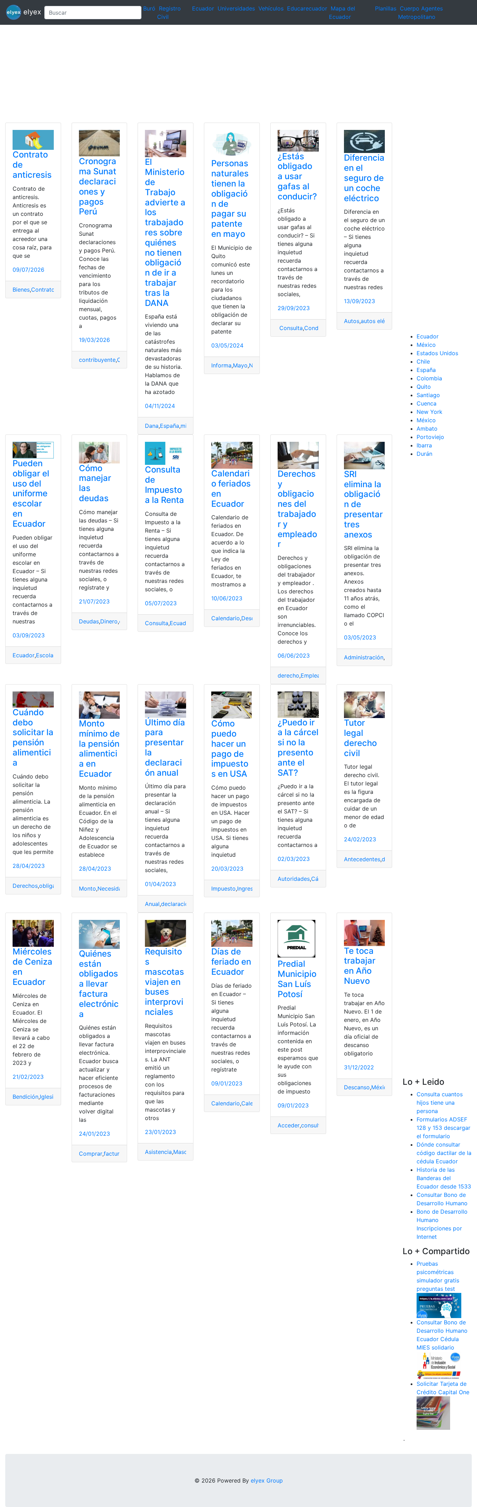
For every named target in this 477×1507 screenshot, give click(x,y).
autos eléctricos (382, 320)
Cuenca (426, 403)
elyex (30, 12)
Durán (424, 453)
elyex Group (267, 1480)
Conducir (316, 327)
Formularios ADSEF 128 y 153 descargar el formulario (443, 1128)
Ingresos (248, 888)
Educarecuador (307, 8)
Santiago (428, 395)
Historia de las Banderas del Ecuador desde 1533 (444, 1178)
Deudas (89, 621)
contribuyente (97, 359)
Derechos (25, 885)
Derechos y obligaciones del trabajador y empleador (297, 509)
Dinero (109, 621)
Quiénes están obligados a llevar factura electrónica (99, 984)
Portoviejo (430, 436)
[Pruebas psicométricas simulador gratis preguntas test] (439, 1304)
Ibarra (424, 445)
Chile (423, 361)
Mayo (240, 365)
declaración (176, 903)
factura (113, 1153)
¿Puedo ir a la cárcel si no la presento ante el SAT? (298, 747)
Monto (87, 888)
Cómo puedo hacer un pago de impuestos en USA (229, 748)
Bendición (25, 1096)
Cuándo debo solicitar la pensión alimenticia (33, 737)
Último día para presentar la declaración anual (165, 747)
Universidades (236, 8)
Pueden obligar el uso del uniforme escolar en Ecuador (31, 493)
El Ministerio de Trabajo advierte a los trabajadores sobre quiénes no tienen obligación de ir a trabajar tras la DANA (165, 232)
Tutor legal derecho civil (360, 738)
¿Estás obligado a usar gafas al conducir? (297, 176)
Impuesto (223, 888)
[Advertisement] (209, 74)
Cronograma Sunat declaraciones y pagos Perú (97, 186)
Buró (149, 8)
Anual (152, 903)
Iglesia (48, 1096)
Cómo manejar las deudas (95, 483)
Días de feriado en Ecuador (231, 961)
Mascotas (186, 1151)
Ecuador (203, 8)
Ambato (427, 428)
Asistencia (158, 1151)
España (169, 425)
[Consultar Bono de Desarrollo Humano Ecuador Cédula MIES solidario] (439, 1364)
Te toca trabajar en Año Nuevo (359, 966)
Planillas (385, 8)
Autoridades (294, 878)
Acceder (289, 1125)
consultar (313, 1125)
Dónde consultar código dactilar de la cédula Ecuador (444, 1153)
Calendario (225, 618)
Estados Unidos (437, 353)
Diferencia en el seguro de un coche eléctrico (364, 178)
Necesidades (114, 888)
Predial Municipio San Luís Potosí (297, 979)
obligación (53, 885)
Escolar (46, 655)
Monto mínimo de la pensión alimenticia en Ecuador (99, 748)
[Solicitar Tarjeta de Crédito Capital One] (433, 1412)
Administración (363, 657)
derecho (288, 675)
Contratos (44, 289)
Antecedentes (362, 859)
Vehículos (271, 8)
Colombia (429, 378)
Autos (351, 320)
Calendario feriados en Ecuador (231, 488)
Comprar (90, 1153)
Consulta (290, 327)
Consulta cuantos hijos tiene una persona (440, 1102)
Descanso (357, 1087)
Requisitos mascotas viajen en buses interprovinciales (164, 981)
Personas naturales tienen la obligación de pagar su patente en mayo (230, 198)
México (380, 1087)
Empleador (315, 675)
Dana (152, 425)
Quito (424, 386)
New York (429, 411)
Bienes (21, 289)
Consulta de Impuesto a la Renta (164, 484)
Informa (221, 365)
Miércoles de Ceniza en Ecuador (32, 966)
